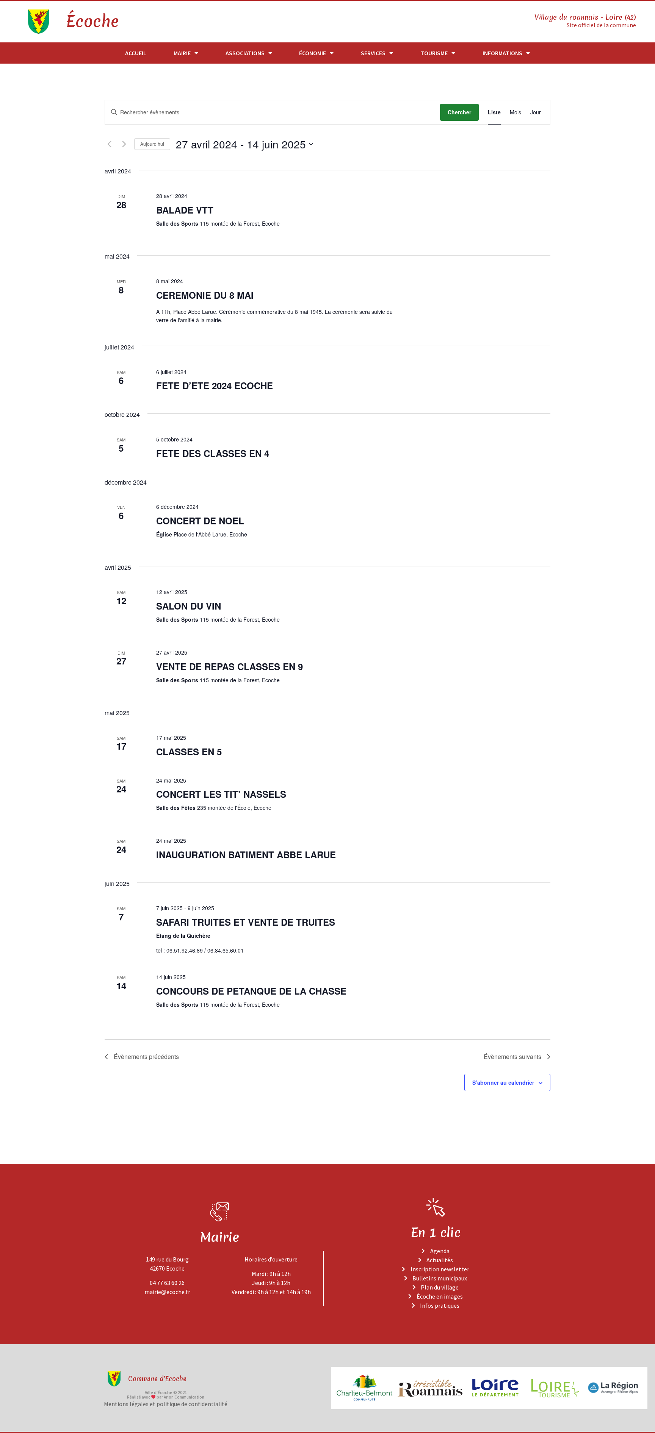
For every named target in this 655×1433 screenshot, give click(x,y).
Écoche (92, 22)
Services (373, 53)
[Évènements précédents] (109, 144)
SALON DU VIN (188, 605)
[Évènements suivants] (123, 144)
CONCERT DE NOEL (200, 520)
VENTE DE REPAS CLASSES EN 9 (229, 666)
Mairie (182, 53)
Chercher (459, 112)
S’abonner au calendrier (503, 1082)
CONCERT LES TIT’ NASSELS (221, 793)
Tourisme (434, 53)
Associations (245, 53)
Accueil (135, 53)
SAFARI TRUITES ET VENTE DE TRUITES (245, 921)
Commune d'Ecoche (157, 1378)
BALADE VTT (184, 209)
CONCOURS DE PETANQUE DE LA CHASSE (251, 990)
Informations (502, 53)
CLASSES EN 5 (189, 751)
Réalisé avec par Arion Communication (165, 1397)
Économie (312, 53)
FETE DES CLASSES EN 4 (212, 453)
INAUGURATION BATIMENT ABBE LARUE (246, 854)
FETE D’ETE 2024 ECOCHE (214, 385)
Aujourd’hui (152, 143)
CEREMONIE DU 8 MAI (205, 294)
